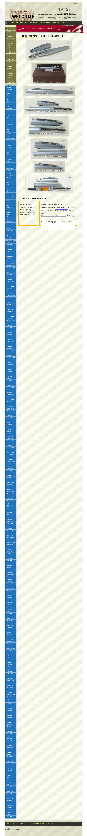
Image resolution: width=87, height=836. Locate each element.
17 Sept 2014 (9, 731)
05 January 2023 (10, 348)
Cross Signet (9, 66)
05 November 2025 (10, 263)
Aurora (8, 101)
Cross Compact (10, 61)
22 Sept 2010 (9, 800)
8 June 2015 (9, 708)
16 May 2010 (9, 809)
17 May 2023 (9, 330)
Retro (8, 198)
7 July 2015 (9, 703)
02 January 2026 (10, 256)
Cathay (8, 113)
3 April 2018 (9, 567)
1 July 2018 (9, 553)
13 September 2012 (11, 766)
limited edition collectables (44, 16)
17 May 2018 (9, 560)
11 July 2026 (9, 242)
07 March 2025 (10, 281)
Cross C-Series (10, 36)
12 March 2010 (10, 814)
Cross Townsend (10, 38)
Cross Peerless (10, 31)
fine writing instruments (69, 14)
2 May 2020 (9, 475)
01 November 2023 (10, 318)
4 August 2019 (9, 505)
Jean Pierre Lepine (10, 145)
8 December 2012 (10, 761)
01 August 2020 (10, 468)
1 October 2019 (10, 500)
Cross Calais (9, 75)
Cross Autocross (10, 59)
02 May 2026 (9, 247)
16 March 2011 (10, 791)
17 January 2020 (10, 487)
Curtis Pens (9, 120)
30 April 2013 (9, 754)
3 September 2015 (10, 696)
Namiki (8, 182)
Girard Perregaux (10, 138)
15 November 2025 (10, 260)
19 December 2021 (10, 397)
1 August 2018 (9, 549)
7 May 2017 (9, 611)
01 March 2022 (10, 385)
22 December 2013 (10, 743)
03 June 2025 (9, 274)
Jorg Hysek (9, 147)
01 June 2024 (9, 302)
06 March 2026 (10, 251)
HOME (12, 22)
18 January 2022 (10, 392)
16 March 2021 (10, 436)
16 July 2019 (9, 507)
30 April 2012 (9, 773)
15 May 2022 (9, 373)
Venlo (8, 226)
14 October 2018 (10, 540)
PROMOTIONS (19, 22)
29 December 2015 (10, 687)
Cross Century (10, 43)
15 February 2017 (10, 625)
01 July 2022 (9, 367)
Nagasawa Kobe (10, 175)
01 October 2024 (10, 293)
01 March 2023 (10, 339)
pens (62, 14)
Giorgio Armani (10, 136)
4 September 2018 (10, 544)
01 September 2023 (11, 323)
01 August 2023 (10, 325)
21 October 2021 (10, 403)
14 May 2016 (9, 666)
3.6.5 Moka (9, 87)
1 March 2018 (9, 572)
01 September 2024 (11, 295)
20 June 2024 (9, 300)
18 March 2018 (10, 570)
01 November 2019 (10, 498)
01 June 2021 (9, 424)
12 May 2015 (9, 713)
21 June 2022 (9, 369)
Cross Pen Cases (10, 82)
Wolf (7, 235)
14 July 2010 (9, 805)
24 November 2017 (10, 586)
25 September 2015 (11, 694)
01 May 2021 (9, 429)
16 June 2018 (9, 556)
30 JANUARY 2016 (10, 683)
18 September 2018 (11, 542)
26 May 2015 (9, 710)
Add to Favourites (76, 3)
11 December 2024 (10, 286)
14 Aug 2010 (9, 803)
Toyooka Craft (9, 221)
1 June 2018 (9, 558)
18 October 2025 (10, 265)
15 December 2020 (10, 447)
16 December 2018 (10, 530)
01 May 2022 (9, 376)
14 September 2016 (11, 648)
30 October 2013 (10, 745)
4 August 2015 (9, 699)
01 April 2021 (9, 433)
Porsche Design (10, 196)
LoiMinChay (9, 159)
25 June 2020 (9, 473)
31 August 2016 (10, 650)
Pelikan (8, 189)
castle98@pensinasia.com (61, 209)
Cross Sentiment (10, 64)
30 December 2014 (10, 724)
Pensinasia (57, 18)
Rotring (8, 200)
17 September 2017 (11, 593)
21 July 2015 (9, 701)
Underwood (9, 223)
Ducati (8, 129)
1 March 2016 (9, 678)
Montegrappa (9, 173)
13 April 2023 (9, 334)
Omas (8, 184)
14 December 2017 (10, 583)
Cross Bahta (9, 77)
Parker (8, 186)
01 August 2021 (10, 415)
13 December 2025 (10, 258)
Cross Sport (9, 71)
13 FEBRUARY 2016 (11, 680)
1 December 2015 (10, 690)
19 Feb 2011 (9, 793)
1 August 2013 (9, 749)
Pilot (7, 191)
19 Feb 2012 (9, 777)
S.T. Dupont (9, 203)
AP (7, 95)
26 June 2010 (9, 807)
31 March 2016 (10, 673)
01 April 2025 (9, 279)
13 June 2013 (9, 752)
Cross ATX (9, 45)
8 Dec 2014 (9, 726)
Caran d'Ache (9, 108)
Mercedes (9, 163)
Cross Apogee (9, 34)
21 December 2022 (10, 350)
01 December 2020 (10, 450)
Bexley (8, 103)
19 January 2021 (10, 443)
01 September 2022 (11, 360)
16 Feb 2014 (9, 740)
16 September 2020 (11, 461)
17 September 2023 (11, 320)
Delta (8, 126)
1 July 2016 (9, 660)
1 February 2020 (10, 484)
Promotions (14, 823)
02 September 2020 (11, 463)
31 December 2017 (10, 581)
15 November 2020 (10, 452)
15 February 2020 (10, 482)
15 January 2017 (10, 630)
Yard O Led (9, 237)
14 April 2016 (9, 671)
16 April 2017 (9, 613)
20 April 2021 (9, 431)
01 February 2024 (10, 309)
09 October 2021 (10, 406)
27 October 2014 (10, 729)
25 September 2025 (11, 267)
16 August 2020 (10, 466)
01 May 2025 (9, 277)
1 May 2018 (9, 563)
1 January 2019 (10, 528)
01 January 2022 (10, 394)
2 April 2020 (9, 477)
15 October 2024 (10, 290)
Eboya (8, 131)
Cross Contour (10, 54)
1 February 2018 (10, 576)
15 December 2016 (10, 634)
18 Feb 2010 (9, 816)
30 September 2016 (11, 646)
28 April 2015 (9, 715)
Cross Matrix (9, 80)
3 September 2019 (10, 503)
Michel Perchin (10, 168)
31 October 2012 (10, 763)
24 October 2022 (10, 355)
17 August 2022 (10, 362)
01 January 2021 (10, 445)
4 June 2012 (9, 770)
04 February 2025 (10, 284)
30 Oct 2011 (9, 782)
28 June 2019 (9, 510)
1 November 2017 (10, 588)
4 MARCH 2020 (10, 480)
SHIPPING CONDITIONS (44, 22)
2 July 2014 (9, 736)
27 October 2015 (10, 692)
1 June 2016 (9, 664)
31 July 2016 (9, 655)
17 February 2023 (10, 343)
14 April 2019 (9, 519)
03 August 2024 (10, 297)
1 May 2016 (9, 669)
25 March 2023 (10, 337)
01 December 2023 (10, 316)
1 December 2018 (10, 533)
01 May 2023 (9, 332)
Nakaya (8, 180)
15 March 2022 (10, 383)
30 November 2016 (10, 636)
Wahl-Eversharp (10, 230)
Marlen (8, 161)
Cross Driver (9, 57)
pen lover (44, 18)
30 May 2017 (9, 609)
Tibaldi (8, 219)
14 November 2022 (10, 353)
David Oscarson (10, 124)
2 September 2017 (10, 595)
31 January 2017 (10, 627)
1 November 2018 (10, 537)
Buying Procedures (25, 823)
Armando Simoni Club (10, 98)
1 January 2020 (10, 489)
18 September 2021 (11, 408)
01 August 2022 (10, 364)
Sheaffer (8, 212)
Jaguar (8, 143)
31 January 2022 (10, 390)
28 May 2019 (9, 512)
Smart (8, 214)
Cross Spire (9, 50)
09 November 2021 (10, 401)
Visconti (8, 228)
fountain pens (41, 20)
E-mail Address (57, 215)
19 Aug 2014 (9, 733)
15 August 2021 (10, 413)
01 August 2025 (10, 270)
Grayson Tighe (10, 140)
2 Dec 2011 (9, 779)
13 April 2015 (9, 717)
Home (7, 823)
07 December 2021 (10, 399)
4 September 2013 (10, 747)
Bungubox (9, 106)
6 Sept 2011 (9, 784)
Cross (8, 117)
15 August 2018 (10, 546)
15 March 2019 (10, 521)
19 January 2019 (10, 526)
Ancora (8, 93)
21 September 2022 (11, 357)
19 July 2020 (9, 470)
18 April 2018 (9, 565)
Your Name (43, 215)
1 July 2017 (9, 604)
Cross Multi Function (11, 52)
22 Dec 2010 (9, 796)
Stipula (8, 216)
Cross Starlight (10, 73)
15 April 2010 (9, 812)
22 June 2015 (9, 706)
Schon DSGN (9, 207)
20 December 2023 (10, 313)
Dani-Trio (8, 122)
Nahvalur (8, 177)
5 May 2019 (9, 514)
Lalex (8, 152)
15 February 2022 (10, 387)
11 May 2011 (9, 789)
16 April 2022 (9, 378)
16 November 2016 (10, 639)
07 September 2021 (11, 410)
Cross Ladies (9, 68)
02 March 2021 (10, 438)
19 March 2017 (10, 618)
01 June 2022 (9, 371)
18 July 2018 (9, 551)
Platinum (8, 193)
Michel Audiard (10, 166)
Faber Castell (9, 133)
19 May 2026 (9, 244)
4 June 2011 (9, 786)
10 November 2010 (10, 798)
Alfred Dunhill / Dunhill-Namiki (9, 90)
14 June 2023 (9, 327)
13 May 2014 (9, 738)
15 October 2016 (10, 643)
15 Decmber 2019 (10, 491)
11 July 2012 (9, 768)
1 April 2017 (9, 616)
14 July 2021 (9, 417)
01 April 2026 (9, 249)
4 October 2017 (10, 590)
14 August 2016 (10, 653)
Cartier (8, 110)
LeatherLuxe (9, 156)
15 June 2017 (9, 606)
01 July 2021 (9, 420)
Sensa (8, 210)
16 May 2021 (9, 427)
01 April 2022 (9, 380)
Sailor (8, 205)
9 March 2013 (9, 756)
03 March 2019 (10, 523)
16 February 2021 (10, 440)
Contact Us (50, 823)
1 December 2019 (10, 493)
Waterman (9, 233)
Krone (8, 150)
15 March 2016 (10, 676)
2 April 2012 (9, 775)
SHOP (62, 22)
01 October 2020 (10, 459)
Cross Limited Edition (9, 28)
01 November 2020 (10, 454)
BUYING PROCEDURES (31, 22)
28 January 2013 (10, 759)
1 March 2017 (9, 620)
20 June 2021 (9, 422)
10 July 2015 (9, 272)
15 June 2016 (9, 662)
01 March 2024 (10, 307)
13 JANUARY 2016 (10, 685)
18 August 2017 (10, 597)
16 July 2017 (9, 602)
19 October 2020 (10, 457)
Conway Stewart (10, 115)
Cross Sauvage (10, 41)
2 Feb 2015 (9, 722)
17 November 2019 (10, 496)
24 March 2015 (10, 719)
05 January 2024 (10, 311)
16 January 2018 (10, 579)
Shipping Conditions (39, 823)
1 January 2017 (10, 632)
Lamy (8, 154)
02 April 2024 (9, 304)
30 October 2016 (10, 641)
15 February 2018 (10, 574)
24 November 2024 (10, 288)
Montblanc (9, 170)
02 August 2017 (10, 600)
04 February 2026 (10, 254)
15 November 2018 (10, 535)
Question (43, 220)
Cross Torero (9, 47)
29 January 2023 (10, 346)
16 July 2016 (9, 657)
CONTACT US (55, 22)
